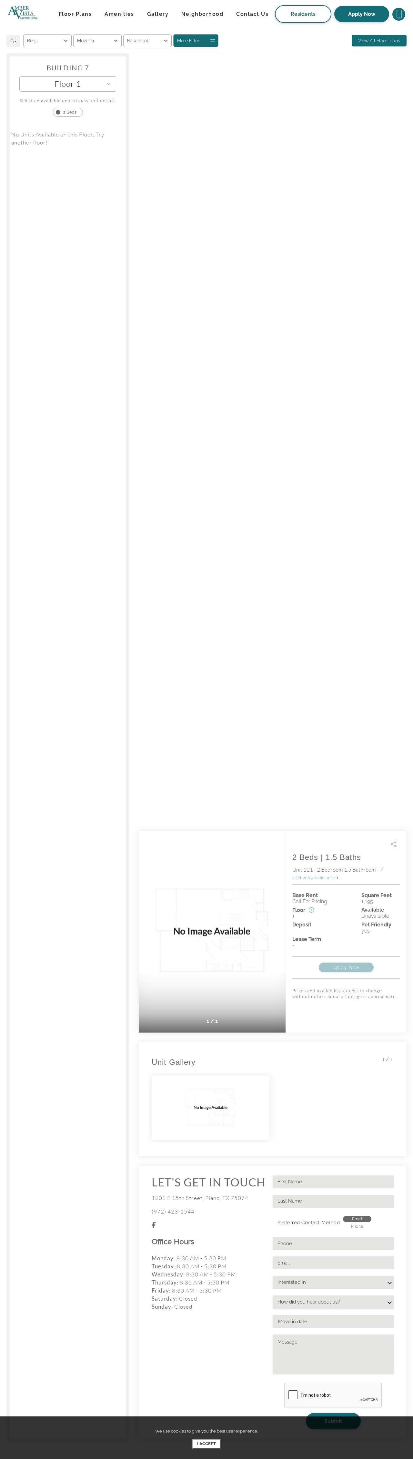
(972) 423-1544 (173, 1211)
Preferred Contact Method (308, 1222)
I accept (206, 1443)
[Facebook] (154, 1225)
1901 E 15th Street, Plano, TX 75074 (200, 1197)
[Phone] (398, 14)
